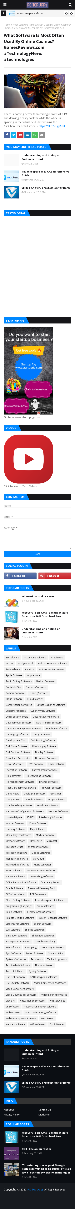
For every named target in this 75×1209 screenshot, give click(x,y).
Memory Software (15, 841)
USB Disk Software (16, 977)
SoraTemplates (44, 1203)
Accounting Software (35, 657)
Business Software (36, 687)
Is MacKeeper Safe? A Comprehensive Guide (45, 173)
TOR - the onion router (36, 1149)
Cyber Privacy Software (42, 710)
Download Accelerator (18, 758)
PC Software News (15, 894)
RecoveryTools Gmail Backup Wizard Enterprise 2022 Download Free (45, 614)
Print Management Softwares (50, 900)
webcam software (15, 1024)
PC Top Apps (35, 1189)
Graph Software (56, 799)
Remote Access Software (40, 912)
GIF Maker (55, 793)
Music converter (42, 864)
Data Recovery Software (46, 716)
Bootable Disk (13, 687)
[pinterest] (54, 576)
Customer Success (16, 710)
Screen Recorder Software (53, 917)
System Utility (55, 953)
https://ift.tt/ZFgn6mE (52, 126)
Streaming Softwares (52, 947)
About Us (9, 1109)
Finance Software (48, 781)
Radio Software (14, 912)
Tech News (36, 959)
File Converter (13, 776)
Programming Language (19, 906)
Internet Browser (15, 823)
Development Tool (16, 740)
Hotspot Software (58, 811)
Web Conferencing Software (40, 1012)
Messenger (36, 841)
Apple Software (14, 675)
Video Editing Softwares (54, 994)
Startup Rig (31, 947)
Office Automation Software (21, 882)
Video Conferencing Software (50, 983)
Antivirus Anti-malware (51, 669)
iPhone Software (38, 823)
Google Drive (13, 799)
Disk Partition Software (18, 752)
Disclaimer (44, 1114)
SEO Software (13, 929)
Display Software (44, 752)
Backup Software (45, 681)
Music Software (14, 870)
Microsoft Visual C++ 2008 (38, 596)
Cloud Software (14, 699)
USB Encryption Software (43, 977)
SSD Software (13, 947)
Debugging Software (17, 734)
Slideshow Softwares (43, 935)
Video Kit (10, 1000)
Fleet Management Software (21, 787)
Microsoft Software (38, 846)
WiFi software (37, 1024)
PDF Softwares (38, 894)
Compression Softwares (19, 705)
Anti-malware (13, 669)
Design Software (41, 734)
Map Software (37, 829)
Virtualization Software (32, 1000)
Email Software (56, 764)
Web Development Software (21, 1018)
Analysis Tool (25, 663)
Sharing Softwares (34, 929)
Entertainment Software (45, 770)
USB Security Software (17, 983)
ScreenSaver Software (17, 923)
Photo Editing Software (18, 900)
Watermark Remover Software (39, 1006)
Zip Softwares (56, 1024)
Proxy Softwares (45, 906)
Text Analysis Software (18, 965)
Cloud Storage (35, 699)
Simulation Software (16, 935)
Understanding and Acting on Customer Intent (41, 157)
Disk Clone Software (17, 746)
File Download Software (39, 776)
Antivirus (29, 669)
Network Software (15, 876)
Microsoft (52, 841)
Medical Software (45, 835)
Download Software (46, 758)
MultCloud (38, 858)
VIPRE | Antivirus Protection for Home (46, 188)
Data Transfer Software (49, 722)
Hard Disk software (47, 805)
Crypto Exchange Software (51, 705)
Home (7, 24)
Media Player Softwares (18, 835)
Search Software (43, 923)
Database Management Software (23, 728)
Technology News (57, 959)
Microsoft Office (14, 846)
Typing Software (38, 971)
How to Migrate (14, 817)
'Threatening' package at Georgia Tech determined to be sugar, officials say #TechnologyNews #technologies (46, 1168)
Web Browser (13, 1012)
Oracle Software (14, 888)
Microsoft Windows (16, 852)
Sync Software (13, 953)
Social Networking (45, 941)
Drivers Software (15, 764)
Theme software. (44, 965)
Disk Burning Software (43, 740)
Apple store (33, 675)
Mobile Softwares (41, 852)
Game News (12, 793)
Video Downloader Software (21, 994)
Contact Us (44, 1109)
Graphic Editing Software (19, 805)
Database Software (56, 728)
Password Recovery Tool (41, 888)
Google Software (34, 799)
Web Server (47, 1018)
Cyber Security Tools (17, 716)
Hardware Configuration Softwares (25, 811)
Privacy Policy (12, 1114)
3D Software (12, 657)
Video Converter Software (20, 988)
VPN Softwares (57, 1000)
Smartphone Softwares (18, 941)
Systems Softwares (16, 959)
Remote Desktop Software (20, 917)
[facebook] (20, 576)
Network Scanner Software (41, 870)
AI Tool (9, 663)
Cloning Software (38, 693)
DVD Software (36, 764)
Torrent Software (15, 971)
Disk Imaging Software (44, 746)
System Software (34, 953)
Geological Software (35, 793)
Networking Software (41, 876)
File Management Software (20, 781)
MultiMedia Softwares (17, 864)
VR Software (12, 1006)
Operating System (50, 882)
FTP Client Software (51, 787)
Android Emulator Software (52, 663)
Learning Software (15, 829)
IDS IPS (30, 817)
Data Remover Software (19, 722)
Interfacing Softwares (50, 817)
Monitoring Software (17, 858)
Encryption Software (17, 770)
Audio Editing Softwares (19, 681)
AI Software (57, 657)
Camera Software (15, 693)
